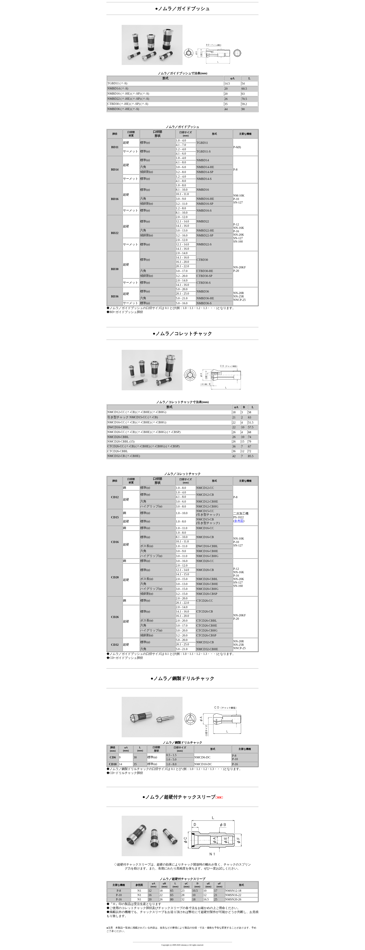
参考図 (238, 520)
